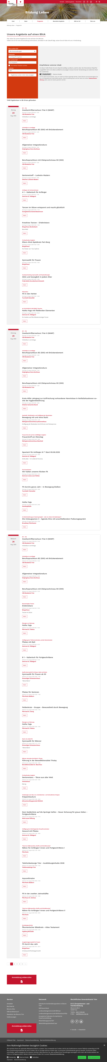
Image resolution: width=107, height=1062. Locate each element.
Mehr (24, 121)
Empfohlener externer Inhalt (50, 65)
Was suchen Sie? (13, 48)
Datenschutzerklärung (57, 1054)
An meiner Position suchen (19, 65)
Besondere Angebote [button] (58, 21)
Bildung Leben (10, 25)
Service (10, 999)
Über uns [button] (92, 21)
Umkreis (10, 68)
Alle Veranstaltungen (15, 51)
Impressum (10, 1059)
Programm (40, 21)
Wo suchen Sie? (13, 60)
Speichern (82, 1057)
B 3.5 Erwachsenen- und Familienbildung (80, 1005)
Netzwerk (42, 999)
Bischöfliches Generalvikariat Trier (84, 999)
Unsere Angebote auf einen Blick (26, 34)
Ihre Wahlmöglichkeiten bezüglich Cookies (27, 1045)
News (25, 21)
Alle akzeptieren (94, 1057)
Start (13, 21)
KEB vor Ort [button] (77, 21)
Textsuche (11, 54)
